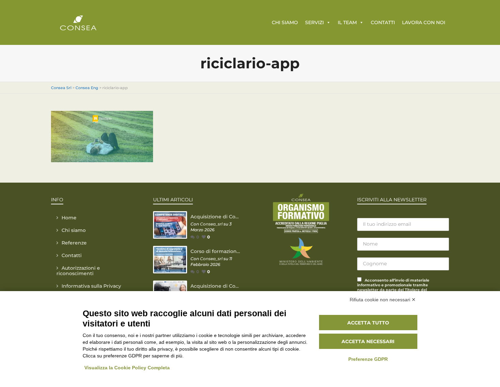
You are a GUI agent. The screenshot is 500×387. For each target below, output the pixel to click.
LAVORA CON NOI (423, 22)
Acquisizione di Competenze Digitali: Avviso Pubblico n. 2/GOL (215, 216)
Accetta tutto (368, 323)
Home (69, 218)
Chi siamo (74, 230)
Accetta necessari (368, 341)
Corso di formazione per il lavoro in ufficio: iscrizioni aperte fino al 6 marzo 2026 (215, 251)
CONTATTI (383, 22)
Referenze (74, 243)
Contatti (72, 255)
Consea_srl (211, 223)
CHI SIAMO (285, 22)
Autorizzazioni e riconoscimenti (78, 270)
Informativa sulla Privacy (91, 286)
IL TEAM (347, 22)
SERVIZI (314, 22)
